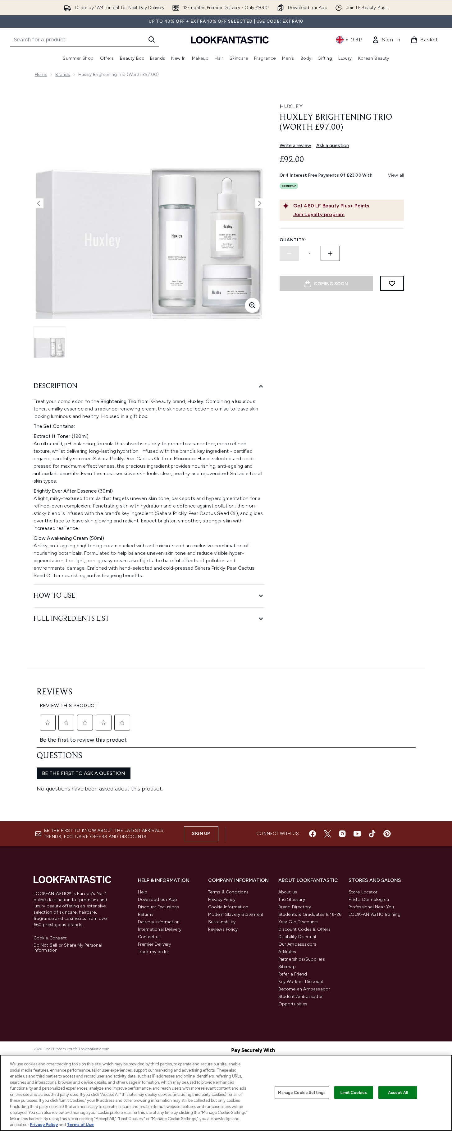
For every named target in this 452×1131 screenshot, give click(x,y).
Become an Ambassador (304, 989)
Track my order (153, 951)
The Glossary (291, 899)
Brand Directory (294, 907)
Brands (62, 74)
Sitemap (287, 966)
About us (287, 892)
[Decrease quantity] (289, 253)
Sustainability (222, 922)
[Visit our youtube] (357, 833)
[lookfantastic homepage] (230, 40)
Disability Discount (297, 936)
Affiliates (287, 951)
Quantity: (293, 240)
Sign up (201, 833)
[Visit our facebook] (312, 833)
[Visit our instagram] (342, 833)
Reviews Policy (223, 929)
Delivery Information (159, 922)
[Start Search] (151, 39)
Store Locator (363, 892)
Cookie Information (228, 907)
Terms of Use (80, 1124)
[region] (226, 1093)
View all (396, 175)
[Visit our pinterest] (387, 833)
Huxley (291, 106)
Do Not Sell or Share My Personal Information (68, 948)
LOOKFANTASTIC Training (374, 914)
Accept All (398, 1092)
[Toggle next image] (260, 203)
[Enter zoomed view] (252, 305)
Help (143, 892)
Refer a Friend (292, 974)
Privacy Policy (222, 899)
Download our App (157, 899)
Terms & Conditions (228, 892)
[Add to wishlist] (392, 283)
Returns (145, 914)
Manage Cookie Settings (302, 1092)
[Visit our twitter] (327, 833)
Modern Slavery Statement (236, 914)
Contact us (149, 936)
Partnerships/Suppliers (301, 959)
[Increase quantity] (330, 253)
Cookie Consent (50, 938)
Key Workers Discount (301, 981)
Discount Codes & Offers (304, 929)
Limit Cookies (353, 1092)
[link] (386, 40)
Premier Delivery (154, 944)
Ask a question (332, 145)
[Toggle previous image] (38, 203)
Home (41, 74)
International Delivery (159, 929)
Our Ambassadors (297, 944)
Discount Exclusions (158, 907)
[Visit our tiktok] (372, 833)
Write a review (295, 145)
